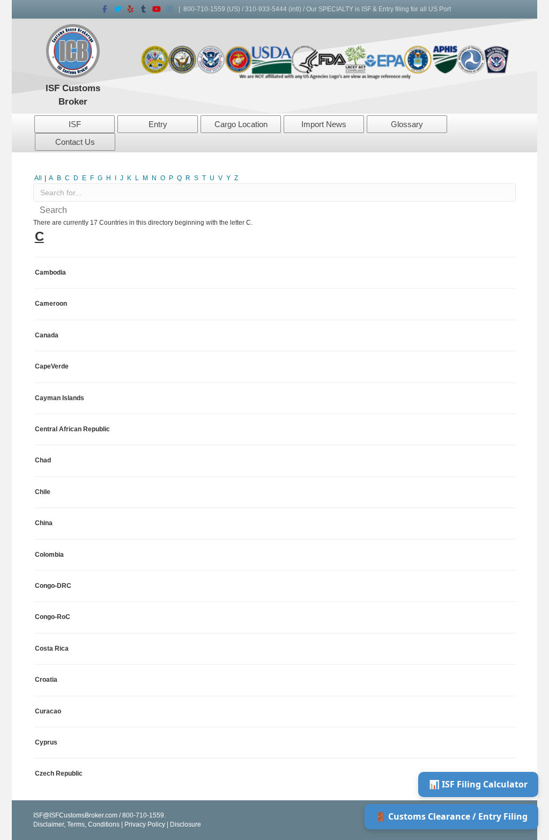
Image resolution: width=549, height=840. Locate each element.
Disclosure (185, 824)
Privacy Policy (144, 824)
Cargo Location (241, 124)
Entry (158, 124)
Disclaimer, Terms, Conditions (76, 824)
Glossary (407, 124)
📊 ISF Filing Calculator (478, 784)
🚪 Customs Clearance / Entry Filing (451, 816)
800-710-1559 (204, 9)
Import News (323, 124)
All (38, 178)
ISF (75, 124)
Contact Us (75, 141)
